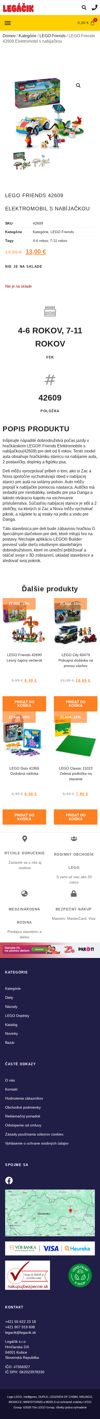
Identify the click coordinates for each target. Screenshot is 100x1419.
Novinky (11, 1033)
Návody (11, 1006)
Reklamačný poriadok (22, 1116)
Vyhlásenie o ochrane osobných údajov (36, 1143)
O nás (10, 1080)
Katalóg (11, 1025)
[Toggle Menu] (8, 23)
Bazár (10, 1042)
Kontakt (11, 1089)
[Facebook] (9, 1180)
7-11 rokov (58, 241)
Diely (9, 997)
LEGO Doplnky (17, 1016)
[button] (84, 7)
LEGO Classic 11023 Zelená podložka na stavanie (76, 773)
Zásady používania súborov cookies (34, 1134)
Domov (9, 36)
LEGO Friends (52, 36)
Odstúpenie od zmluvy (23, 1125)
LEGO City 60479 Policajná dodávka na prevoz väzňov (75, 660)
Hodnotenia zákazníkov (24, 1098)
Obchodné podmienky (23, 1107)
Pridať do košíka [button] (24, 704)
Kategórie (27, 36)
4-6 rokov (40, 241)
